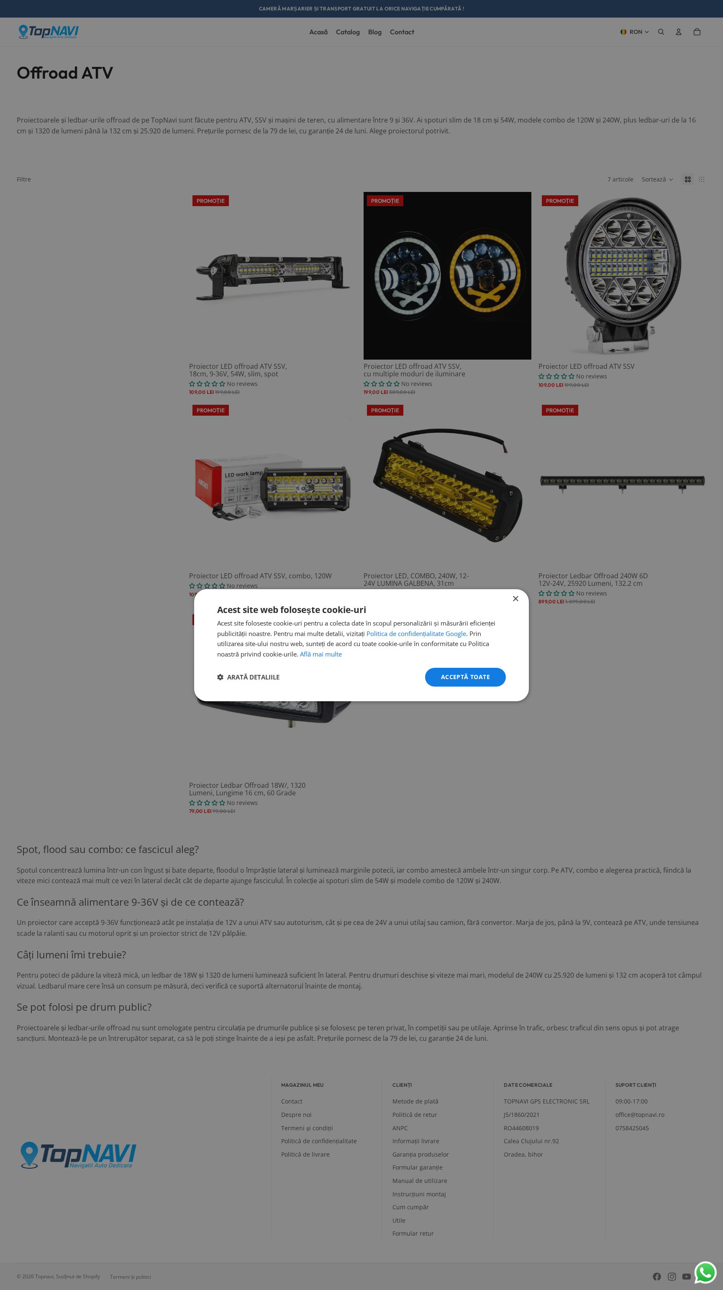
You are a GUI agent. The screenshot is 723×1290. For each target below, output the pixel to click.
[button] (248, 677)
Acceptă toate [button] (465, 677)
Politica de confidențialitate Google (416, 633)
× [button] (515, 598)
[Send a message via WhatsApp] (705, 1272)
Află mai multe (321, 654)
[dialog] (361, 645)
